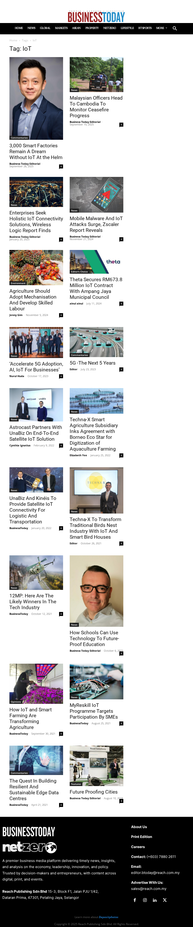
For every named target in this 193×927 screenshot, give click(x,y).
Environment (18, 283)
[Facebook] (135, 900)
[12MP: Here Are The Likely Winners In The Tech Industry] (36, 572)
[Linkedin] (154, 900)
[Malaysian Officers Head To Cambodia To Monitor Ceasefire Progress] (96, 74)
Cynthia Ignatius (19, 445)
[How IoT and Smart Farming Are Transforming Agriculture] (36, 684)
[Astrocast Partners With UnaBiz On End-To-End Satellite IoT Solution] (36, 404)
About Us (139, 827)
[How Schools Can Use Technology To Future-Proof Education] (96, 591)
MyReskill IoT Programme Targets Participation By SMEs (94, 711)
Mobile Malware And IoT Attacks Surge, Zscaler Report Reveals (96, 224)
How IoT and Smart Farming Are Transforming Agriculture (30, 718)
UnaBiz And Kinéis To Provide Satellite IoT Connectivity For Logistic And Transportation (32, 510)
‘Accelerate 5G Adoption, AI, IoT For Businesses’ (36, 367)
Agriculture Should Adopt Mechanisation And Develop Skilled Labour (32, 300)
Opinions (16, 701)
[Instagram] (145, 900)
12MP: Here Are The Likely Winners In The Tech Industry (32, 601)
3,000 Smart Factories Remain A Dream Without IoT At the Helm (35, 151)
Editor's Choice (79, 271)
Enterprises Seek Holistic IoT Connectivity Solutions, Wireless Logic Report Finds (36, 221)
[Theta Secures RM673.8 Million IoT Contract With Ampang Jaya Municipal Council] (96, 262)
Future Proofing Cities (94, 792)
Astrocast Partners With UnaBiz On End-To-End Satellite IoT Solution (35, 433)
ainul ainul (76, 303)
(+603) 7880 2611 (161, 856)
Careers (138, 847)
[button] (175, 28)
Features (76, 784)
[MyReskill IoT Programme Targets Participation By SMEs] (96, 681)
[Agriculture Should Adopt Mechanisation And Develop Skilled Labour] (36, 267)
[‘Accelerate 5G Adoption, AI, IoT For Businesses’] (36, 342)
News (74, 90)
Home (13, 40)
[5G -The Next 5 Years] (96, 342)
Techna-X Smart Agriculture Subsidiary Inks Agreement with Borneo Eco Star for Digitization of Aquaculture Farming (94, 434)
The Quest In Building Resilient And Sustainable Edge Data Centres (34, 789)
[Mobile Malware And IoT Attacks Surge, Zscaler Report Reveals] (96, 195)
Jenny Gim (16, 315)
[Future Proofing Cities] (96, 766)
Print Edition (141, 836)
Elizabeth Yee (78, 455)
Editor (73, 369)
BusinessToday (18, 528)
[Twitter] (165, 900)
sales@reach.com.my (148, 888)
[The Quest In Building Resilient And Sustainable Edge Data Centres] (36, 760)
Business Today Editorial (24, 163)
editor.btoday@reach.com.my (155, 872)
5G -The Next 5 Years (93, 363)
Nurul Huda (16, 376)
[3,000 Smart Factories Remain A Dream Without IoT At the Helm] (36, 98)
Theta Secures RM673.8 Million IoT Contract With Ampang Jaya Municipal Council (96, 288)
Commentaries (19, 137)
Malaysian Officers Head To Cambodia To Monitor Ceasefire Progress (96, 106)
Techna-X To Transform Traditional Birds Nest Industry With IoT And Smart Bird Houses (95, 528)
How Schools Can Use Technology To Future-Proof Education (94, 638)
